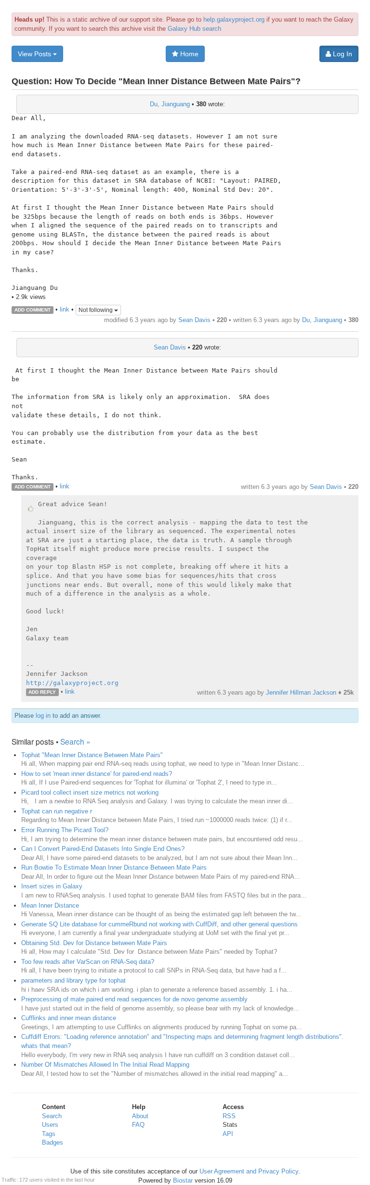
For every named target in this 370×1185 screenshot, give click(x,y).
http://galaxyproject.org (72, 682)
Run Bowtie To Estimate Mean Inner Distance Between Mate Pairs (114, 867)
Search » (75, 741)
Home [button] (188, 54)
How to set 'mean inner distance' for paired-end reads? (96, 773)
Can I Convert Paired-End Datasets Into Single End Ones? (103, 848)
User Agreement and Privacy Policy (248, 1171)
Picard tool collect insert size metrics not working (90, 792)
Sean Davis (194, 320)
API (228, 1133)
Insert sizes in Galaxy (51, 886)
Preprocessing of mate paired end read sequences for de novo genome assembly (134, 999)
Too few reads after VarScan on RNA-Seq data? (87, 961)
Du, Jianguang (170, 104)
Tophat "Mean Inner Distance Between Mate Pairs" (92, 755)
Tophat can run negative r (56, 811)
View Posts (35, 54)
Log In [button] (341, 54)
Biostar (183, 1180)
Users (50, 1124)
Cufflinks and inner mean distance (68, 1018)
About (140, 1116)
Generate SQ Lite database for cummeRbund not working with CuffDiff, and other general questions (159, 924)
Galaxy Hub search (194, 28)
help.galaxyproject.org (233, 19)
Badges (52, 1142)
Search (52, 1116)
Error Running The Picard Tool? (64, 830)
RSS (229, 1116)
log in (43, 715)
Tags (48, 1133)
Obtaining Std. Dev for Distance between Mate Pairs (94, 943)
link (64, 309)
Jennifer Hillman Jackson (301, 692)
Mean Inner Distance (50, 905)
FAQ (138, 1124)
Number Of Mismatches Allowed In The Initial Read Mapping (105, 1064)
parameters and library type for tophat (73, 980)
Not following (96, 310)
